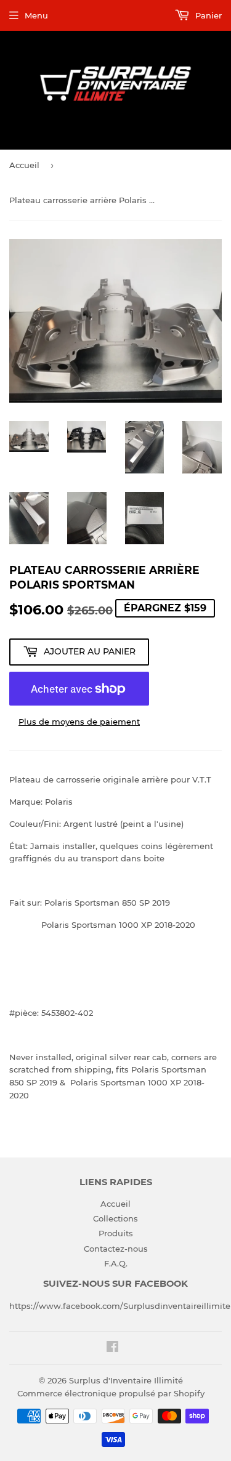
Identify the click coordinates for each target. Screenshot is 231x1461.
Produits (116, 1233)
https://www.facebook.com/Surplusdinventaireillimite (119, 1306)
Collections (115, 1218)
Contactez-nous (116, 1249)
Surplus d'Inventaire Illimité (126, 1380)
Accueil (24, 165)
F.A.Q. (116, 1263)
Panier (207, 15)
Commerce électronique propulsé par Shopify (111, 1393)
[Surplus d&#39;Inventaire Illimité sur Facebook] (112, 1348)
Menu (36, 15)
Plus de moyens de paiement (79, 721)
